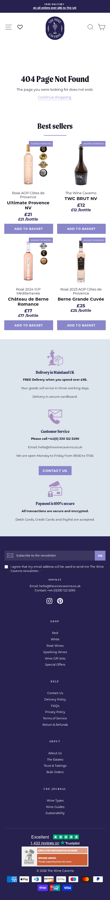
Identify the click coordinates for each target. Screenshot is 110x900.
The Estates (55, 759)
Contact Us (55, 693)
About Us (55, 753)
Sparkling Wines (55, 652)
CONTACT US (55, 470)
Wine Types (55, 800)
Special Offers (55, 664)
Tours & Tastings (55, 766)
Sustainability (55, 813)
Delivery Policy (55, 699)
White (55, 639)
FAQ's (55, 706)
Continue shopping (54, 97)
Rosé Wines (55, 646)
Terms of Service (55, 718)
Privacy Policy (55, 712)
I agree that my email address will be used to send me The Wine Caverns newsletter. (57, 569)
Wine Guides (55, 807)
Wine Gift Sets (55, 658)
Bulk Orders (55, 772)
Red (55, 633)
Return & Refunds (55, 725)
